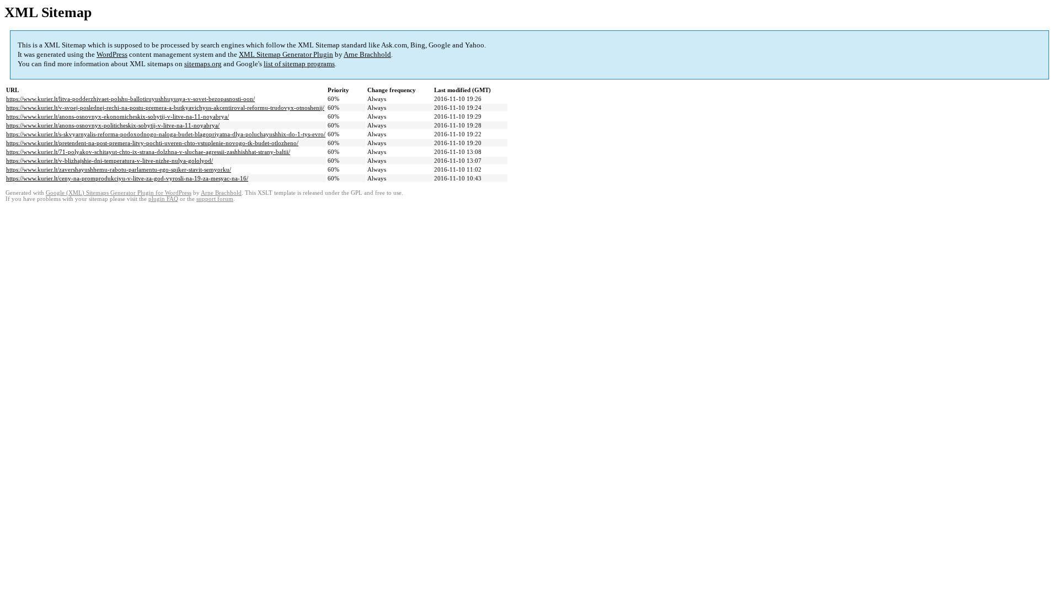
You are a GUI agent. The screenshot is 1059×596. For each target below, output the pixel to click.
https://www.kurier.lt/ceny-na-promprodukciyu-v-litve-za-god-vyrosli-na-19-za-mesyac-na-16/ (127, 178)
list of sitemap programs (299, 64)
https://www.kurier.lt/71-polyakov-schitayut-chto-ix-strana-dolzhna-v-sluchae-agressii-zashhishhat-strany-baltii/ (148, 151)
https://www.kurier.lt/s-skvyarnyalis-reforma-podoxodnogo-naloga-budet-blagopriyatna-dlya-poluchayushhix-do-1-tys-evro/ (165, 134)
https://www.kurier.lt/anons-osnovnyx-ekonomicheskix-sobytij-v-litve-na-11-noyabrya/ (117, 116)
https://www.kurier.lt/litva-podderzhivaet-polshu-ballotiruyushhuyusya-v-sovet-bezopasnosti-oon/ (130, 98)
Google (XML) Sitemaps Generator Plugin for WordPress (118, 193)
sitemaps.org (203, 64)
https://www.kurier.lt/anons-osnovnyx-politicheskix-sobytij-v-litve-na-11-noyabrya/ (113, 125)
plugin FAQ (163, 199)
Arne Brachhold (367, 54)
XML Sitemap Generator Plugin (286, 54)
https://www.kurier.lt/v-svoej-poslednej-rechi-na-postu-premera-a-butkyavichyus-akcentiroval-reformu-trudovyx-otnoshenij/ (165, 107)
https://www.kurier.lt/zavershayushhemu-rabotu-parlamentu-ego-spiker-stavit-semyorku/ (118, 169)
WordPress (112, 54)
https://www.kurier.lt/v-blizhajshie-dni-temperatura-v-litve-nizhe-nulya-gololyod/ (109, 160)
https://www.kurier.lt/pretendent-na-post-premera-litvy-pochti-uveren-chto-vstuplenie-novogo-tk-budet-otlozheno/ (152, 143)
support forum (214, 199)
